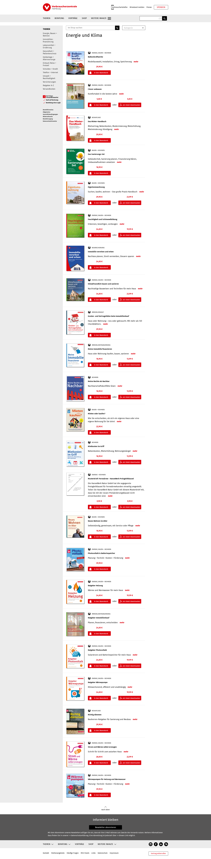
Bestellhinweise (48, 110)
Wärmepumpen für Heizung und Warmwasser (107, 779)
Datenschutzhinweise (50, 121)
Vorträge (72, 18)
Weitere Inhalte (98, 18)
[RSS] (166, 844)
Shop (84, 18)
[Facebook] (156, 844)
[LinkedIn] (161, 844)
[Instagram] (151, 844)
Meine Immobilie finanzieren (100, 349)
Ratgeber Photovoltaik (97, 650)
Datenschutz (102, 853)
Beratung (59, 18)
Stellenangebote (58, 853)
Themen (46, 18)
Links (93, 853)
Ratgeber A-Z (48, 85)
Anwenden (164, 18)
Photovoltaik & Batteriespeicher (101, 553)
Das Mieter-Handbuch (97, 121)
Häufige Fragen (73, 853)
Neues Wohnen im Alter (97, 521)
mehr (136, 61)
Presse (149, 7)
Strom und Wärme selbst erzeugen (102, 747)
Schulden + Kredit (50, 69)
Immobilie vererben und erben (101, 252)
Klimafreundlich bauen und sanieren (103, 284)
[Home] (60, 7)
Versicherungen (49, 82)
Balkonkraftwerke (95, 57)
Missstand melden (137, 7)
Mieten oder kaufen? (96, 413)
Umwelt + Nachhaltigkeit (49, 77)
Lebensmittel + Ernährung (49, 46)
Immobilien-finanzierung (48, 40)
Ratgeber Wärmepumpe (97, 682)
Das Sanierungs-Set (96, 154)
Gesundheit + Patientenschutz (49, 52)
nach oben (105, 810)
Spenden (161, 7)
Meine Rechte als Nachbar (99, 381)
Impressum (114, 853)
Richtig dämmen (94, 715)
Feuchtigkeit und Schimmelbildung (102, 219)
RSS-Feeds (85, 853)
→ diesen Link (122, 835)
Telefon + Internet (50, 72)
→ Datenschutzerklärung (78, 835)
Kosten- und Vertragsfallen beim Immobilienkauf (108, 316)
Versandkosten (49, 89)
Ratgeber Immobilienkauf (98, 618)
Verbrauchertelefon (119, 7)
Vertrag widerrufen (158, 853)
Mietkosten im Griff (96, 446)
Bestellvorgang (48, 119)
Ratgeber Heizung (95, 585)
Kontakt (46, 853)
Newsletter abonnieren (105, 827)
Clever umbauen (95, 89)
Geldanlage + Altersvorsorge (49, 58)
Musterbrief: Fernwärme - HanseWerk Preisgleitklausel (111, 479)
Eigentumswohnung (96, 187)
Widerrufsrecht (48, 116)
